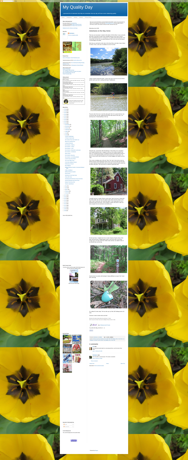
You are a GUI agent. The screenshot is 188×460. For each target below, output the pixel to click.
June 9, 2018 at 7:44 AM (97, 358)
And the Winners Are (78, 60)
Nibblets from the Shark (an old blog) (70, 28)
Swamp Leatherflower (69, 183)
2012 (65, 203)
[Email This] (107, 337)
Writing (75, 17)
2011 (65, 205)
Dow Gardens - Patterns (70, 144)
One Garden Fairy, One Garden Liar (72, 139)
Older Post (123, 363)
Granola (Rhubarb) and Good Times (72, 180)
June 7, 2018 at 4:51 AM (97, 351)
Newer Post (92, 363)
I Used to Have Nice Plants (70, 158)
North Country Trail (101, 340)
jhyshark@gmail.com (109, 23)
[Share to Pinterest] (112, 337)
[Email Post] (104, 337)
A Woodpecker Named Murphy (77, 65)
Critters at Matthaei (68, 170)
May (66, 186)
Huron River (120, 338)
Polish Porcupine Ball (67, 73)
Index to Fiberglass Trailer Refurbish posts (71, 57)
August (66, 131)
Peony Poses (67, 173)
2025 (65, 110)
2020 (65, 119)
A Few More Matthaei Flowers (71, 162)
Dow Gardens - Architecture (70, 151)
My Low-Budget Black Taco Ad (69, 72)
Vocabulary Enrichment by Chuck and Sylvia (74, 178)
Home (63, 17)
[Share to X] (109, 337)
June (66, 134)
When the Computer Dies (70, 141)
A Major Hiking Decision (77, 24)
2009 (65, 208)
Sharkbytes (95, 355)
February (67, 191)
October (67, 127)
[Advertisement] (67, 240)
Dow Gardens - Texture (69, 146)
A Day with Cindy (68, 177)
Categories (69, 17)
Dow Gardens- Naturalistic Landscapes (73, 150)
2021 (65, 117)
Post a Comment (94, 360)
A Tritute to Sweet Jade (69, 138)
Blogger (96, 450)
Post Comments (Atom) (99, 365)
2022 (65, 116)
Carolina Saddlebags (69, 136)
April (66, 187)
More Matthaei (68, 165)
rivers (110, 340)
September (67, 129)
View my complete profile (73, 35)
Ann (93, 346)
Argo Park (98, 338)
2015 (65, 198)
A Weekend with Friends (105, 325)
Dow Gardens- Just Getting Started (72, 157)
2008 (65, 210)
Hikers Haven (67, 153)
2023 (65, 114)
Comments (66, 426)
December (67, 124)
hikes (117, 338)
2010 (65, 207)
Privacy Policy (88, 17)
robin (112, 340)
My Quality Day (78, 7)
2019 (65, 121)
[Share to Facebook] (111, 337)
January (67, 192)
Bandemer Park (103, 338)
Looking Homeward (69, 143)
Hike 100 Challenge (112, 338)
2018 (65, 123)
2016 (65, 196)
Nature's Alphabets (66, 68)
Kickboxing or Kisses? (69, 163)
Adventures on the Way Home (71, 175)
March (66, 189)
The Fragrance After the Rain (68, 70)
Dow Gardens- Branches (70, 155)
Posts (65, 424)
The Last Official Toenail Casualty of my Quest (72, 71)
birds (107, 338)
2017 (65, 195)
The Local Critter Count (69, 160)
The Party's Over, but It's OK (76, 25)
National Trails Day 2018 (70, 182)
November (67, 126)
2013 (65, 202)
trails (114, 340)
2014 (65, 200)
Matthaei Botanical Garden (70, 171)
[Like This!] (91, 331)
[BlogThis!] (108, 337)
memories (96, 340)
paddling (106, 340)
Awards (81, 17)
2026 (65, 109)
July (66, 133)
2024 (65, 112)
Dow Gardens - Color (69, 148)
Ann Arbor (94, 338)
